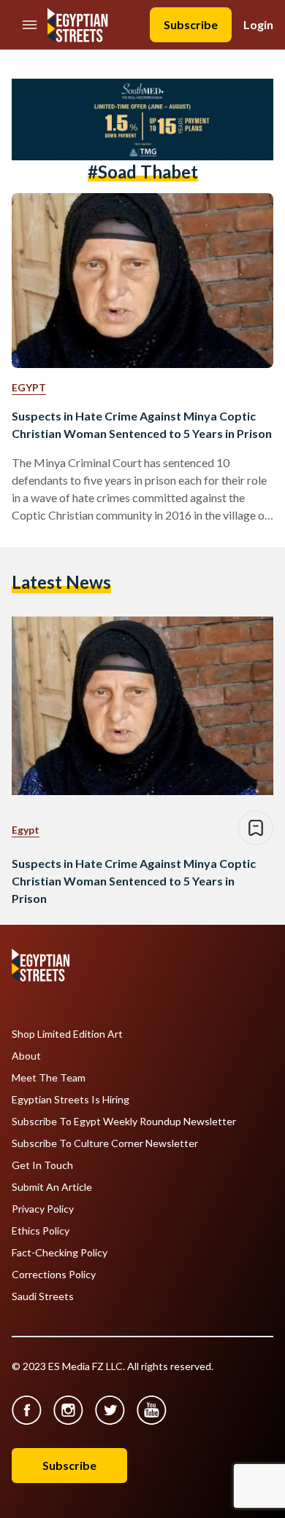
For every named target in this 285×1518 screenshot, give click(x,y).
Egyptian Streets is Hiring (70, 1100)
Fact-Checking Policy (59, 1253)
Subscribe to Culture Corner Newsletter (105, 1143)
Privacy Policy (43, 1209)
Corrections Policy (54, 1274)
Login (258, 24)
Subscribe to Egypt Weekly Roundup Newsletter (124, 1121)
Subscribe (191, 24)
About (26, 1056)
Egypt (29, 387)
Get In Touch (42, 1165)
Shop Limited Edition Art (67, 1034)
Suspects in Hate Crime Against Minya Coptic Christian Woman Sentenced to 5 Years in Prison (142, 424)
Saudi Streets (43, 1296)
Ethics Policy (40, 1231)
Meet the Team (49, 1078)
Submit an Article (52, 1187)
